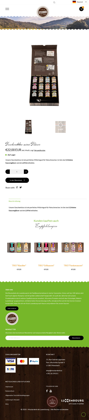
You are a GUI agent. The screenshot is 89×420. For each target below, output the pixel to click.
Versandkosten (39, 150)
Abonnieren (76, 338)
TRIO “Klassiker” (19, 265)
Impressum (9, 387)
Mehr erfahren (12, 308)
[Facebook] (47, 391)
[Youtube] (51, 391)
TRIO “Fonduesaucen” (73, 265)
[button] (79, 2)
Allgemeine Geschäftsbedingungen (17, 395)
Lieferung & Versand (12, 400)
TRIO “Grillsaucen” (46, 265)
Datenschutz (9, 391)
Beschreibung (14, 201)
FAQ (6, 404)
